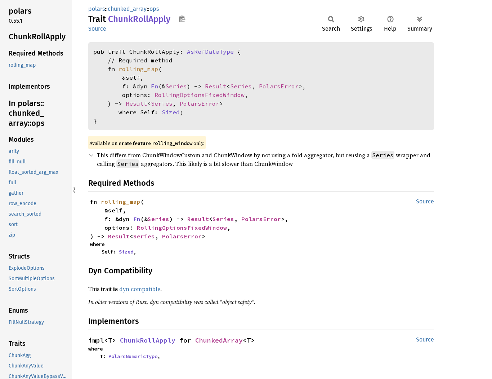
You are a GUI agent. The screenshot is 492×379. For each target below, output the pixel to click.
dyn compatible (139, 289)
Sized (171, 112)
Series (176, 86)
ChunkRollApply (147, 340)
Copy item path (182, 19)
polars (96, 8)
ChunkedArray (219, 340)
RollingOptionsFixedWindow (200, 94)
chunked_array (127, 8)
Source (97, 28)
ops (154, 8)
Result (216, 86)
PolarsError (279, 86)
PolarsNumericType (132, 356)
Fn (154, 86)
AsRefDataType (210, 51)
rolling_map (138, 68)
